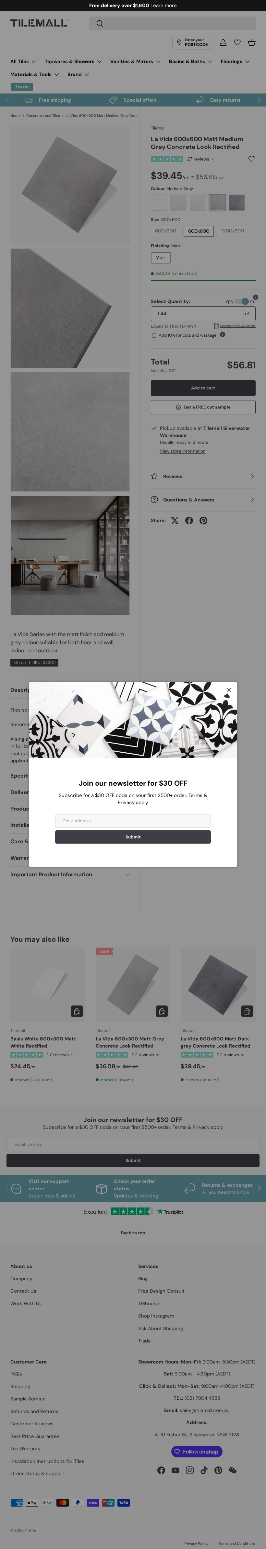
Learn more (164, 5)
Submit (133, 837)
